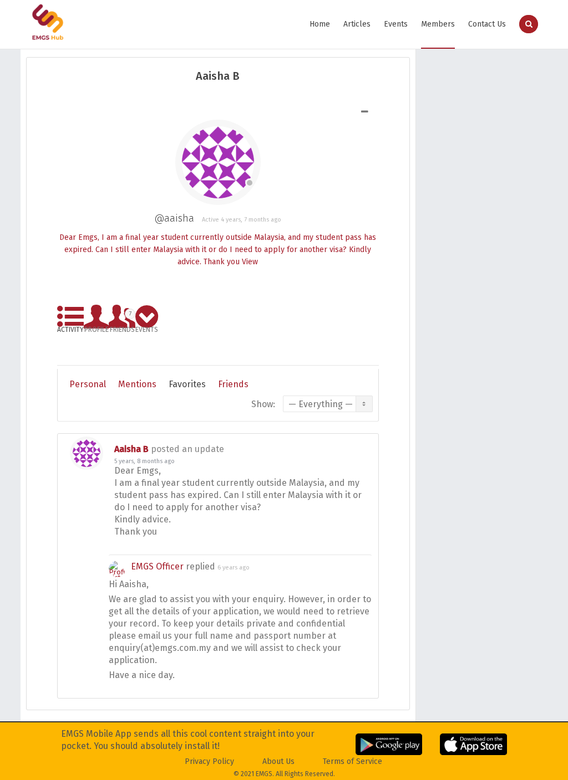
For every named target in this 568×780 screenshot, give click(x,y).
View (250, 261)
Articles (357, 24)
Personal (87, 384)
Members (438, 24)
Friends (122, 320)
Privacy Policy (209, 761)
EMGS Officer (157, 566)
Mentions (137, 384)
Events (396, 24)
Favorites (187, 384)
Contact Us (487, 24)
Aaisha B (131, 449)
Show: (263, 404)
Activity (70, 328)
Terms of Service (352, 761)
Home (320, 24)
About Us (278, 761)
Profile (96, 328)
